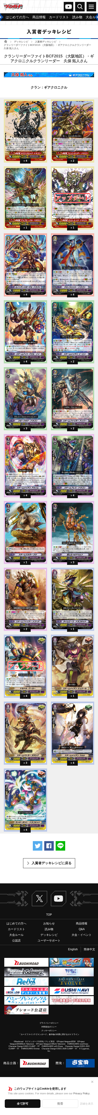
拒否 (60, 1103)
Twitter (39, 898)
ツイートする (37, 846)
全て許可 (22, 1103)
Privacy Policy (81, 1093)
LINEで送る (60, 846)
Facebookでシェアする (49, 846)
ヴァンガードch (68, 6)
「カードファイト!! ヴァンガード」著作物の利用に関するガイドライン (49, 1034)
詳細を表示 (86, 1103)
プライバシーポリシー (49, 1023)
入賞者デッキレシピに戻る (52, 863)
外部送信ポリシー (49, 1027)
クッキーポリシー (49, 1031)
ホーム (5, 41)
